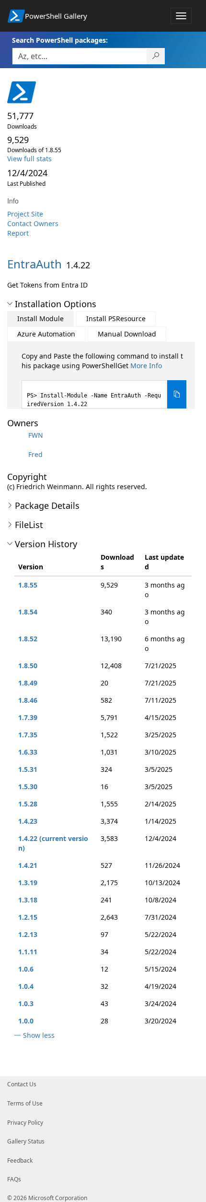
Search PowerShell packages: (60, 40)
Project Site (25, 213)
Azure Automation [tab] (46, 333)
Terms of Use (25, 1103)
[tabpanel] (104, 380)
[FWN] (16, 435)
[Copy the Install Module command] (176, 394)
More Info (146, 365)
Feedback (20, 1160)
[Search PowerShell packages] (156, 56)
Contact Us (21, 1084)
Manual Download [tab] (127, 333)
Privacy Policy (25, 1122)
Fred (35, 454)
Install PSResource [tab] (116, 318)
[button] (9, 304)
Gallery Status (26, 1141)
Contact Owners (32, 223)
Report (18, 233)
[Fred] (16, 454)
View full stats (29, 158)
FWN (35, 435)
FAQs (14, 1179)
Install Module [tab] (40, 318)
